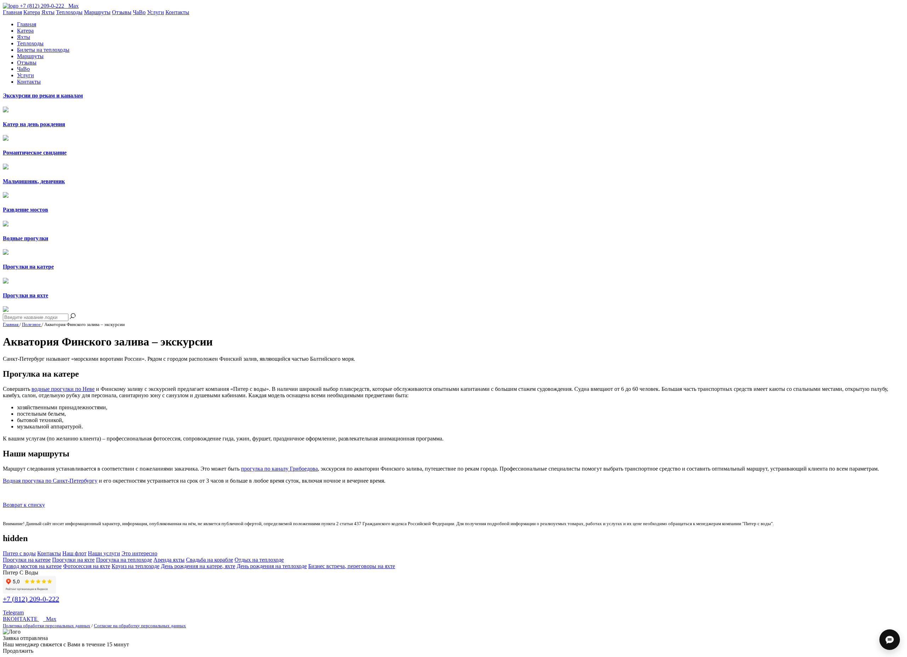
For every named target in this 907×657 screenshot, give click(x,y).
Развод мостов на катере (32, 566)
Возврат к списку (24, 505)
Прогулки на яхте (73, 560)
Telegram (13, 613)
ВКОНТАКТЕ (21, 619)
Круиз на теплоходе (135, 566)
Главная (12, 12)
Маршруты (97, 12)
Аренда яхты (169, 560)
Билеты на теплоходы (43, 50)
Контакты (177, 12)
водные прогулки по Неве (63, 389)
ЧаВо (139, 12)
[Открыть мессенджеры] (889, 639)
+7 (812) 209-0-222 (31, 599)
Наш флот (74, 553)
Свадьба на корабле (209, 560)
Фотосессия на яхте (86, 566)
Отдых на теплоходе (259, 560)
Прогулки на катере (27, 560)
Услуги (155, 12)
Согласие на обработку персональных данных (140, 625)
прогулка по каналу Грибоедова (279, 469)
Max (49, 619)
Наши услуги (104, 553)
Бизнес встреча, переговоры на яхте (351, 566)
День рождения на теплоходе (272, 566)
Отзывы (121, 12)
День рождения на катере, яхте (198, 566)
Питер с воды (19, 553)
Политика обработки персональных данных (46, 625)
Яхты (48, 12)
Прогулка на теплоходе (124, 560)
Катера (31, 12)
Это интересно (139, 553)
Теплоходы (69, 12)
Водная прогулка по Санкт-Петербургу (50, 481)
